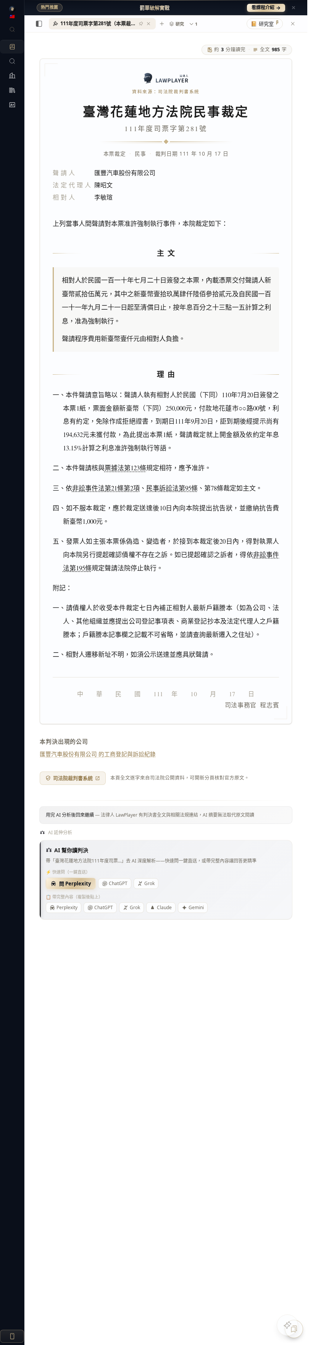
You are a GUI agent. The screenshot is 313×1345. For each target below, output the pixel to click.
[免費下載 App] (12, 1336)
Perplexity (66, 907)
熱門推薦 (49, 7)
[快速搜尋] (12, 29)
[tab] (102, 23)
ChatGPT (118, 883)
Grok (149, 883)
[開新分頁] (161, 23)
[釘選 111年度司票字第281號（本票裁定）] (140, 23)
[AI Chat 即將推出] (287, 1325)
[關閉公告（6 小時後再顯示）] (293, 7)
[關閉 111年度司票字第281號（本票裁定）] (148, 23)
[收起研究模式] (292, 23)
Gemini (196, 907)
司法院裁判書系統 (73, 778)
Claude (164, 907)
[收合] (39, 23)
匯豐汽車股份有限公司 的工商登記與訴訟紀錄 (98, 754)
